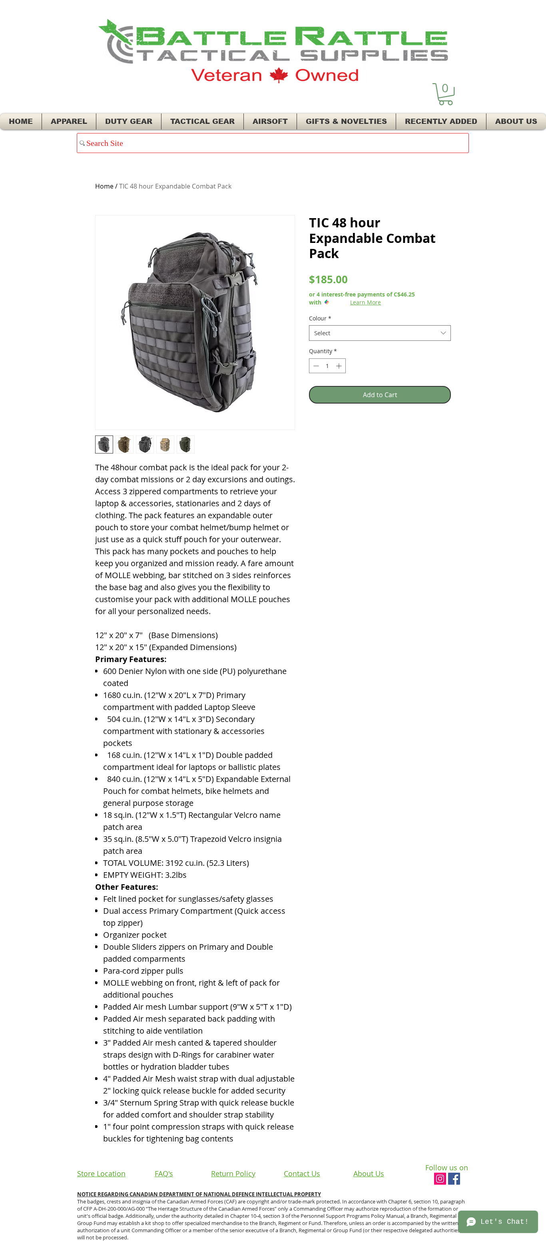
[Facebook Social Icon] (454, 1179)
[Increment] (340, 366)
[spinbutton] (327, 366)
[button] (445, 94)
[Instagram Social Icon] (440, 1179)
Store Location (101, 1173)
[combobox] (380, 333)
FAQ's (164, 1173)
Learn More (365, 302)
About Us (368, 1173)
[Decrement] (315, 366)
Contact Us (302, 1173)
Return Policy (233, 1173)
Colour (320, 318)
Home (104, 186)
